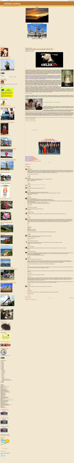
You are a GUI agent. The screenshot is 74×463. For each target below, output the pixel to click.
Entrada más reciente (28, 297)
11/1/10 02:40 (28, 206)
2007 (2, 382)
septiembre (3, 372)
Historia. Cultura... (3, 396)
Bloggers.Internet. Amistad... (4, 386)
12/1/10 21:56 (28, 239)
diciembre (3, 370)
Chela (28, 186)
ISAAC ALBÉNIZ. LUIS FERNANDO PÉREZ (6, 379)
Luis (28, 176)
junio (2, 374)
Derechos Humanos (3, 389)
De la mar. (2, 388)
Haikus (1, 395)
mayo (2, 375)
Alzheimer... (2, 385)
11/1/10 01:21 (28, 185)
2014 (2, 366)
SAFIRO (28, 197)
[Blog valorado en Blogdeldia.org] (3, 455)
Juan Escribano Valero (30, 251)
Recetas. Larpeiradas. (3, 403)
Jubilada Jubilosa (12, 3)
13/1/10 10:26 (28, 245)
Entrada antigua (71, 297)
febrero (3, 377)
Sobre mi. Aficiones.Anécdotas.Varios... (5, 404)
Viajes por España (3, 407)
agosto (3, 373)
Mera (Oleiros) (2, 398)
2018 (2, 363)
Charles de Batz (29, 212)
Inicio (50, 297)
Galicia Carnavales (3, 393)
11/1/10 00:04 (28, 175)
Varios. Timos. (2, 406)
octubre (3, 371)
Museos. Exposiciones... (4, 400)
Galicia (1, 392)
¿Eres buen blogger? (3, 456)
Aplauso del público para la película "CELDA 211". (7, 380)
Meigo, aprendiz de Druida (31, 207)
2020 (2, 362)
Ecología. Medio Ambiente (4, 390)
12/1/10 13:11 (28, 233)
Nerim (28, 234)
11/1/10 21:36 (28, 216)
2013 (2, 367)
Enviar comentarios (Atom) (32, 299)
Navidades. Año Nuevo (3, 401)
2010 (2, 369)
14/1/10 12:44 (28, 250)
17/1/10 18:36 (28, 289)
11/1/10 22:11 (28, 226)
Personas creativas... (3, 402)
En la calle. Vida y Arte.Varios (4, 391)
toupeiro (28, 290)
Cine (1, 387)
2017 (2, 364)
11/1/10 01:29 (28, 189)
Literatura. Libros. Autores (4, 397)
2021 (2, 361)
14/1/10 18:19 (28, 256)
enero (2, 378)
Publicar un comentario (28, 296)
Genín (28, 190)
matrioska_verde (29, 246)
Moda (1, 399)
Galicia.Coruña (2, 394)
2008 (2, 381)
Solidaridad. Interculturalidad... (4, 405)
